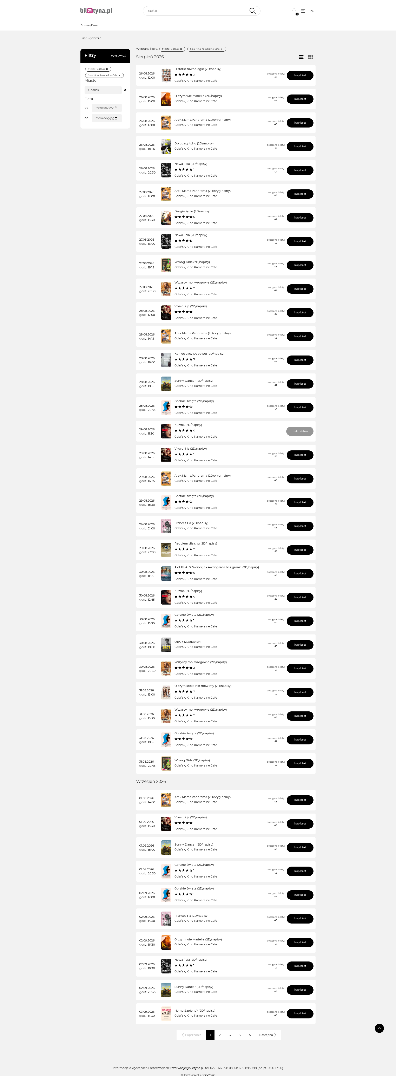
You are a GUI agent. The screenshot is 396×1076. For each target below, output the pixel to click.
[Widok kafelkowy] (311, 57)
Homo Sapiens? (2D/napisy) (194, 1010)
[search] (201, 11)
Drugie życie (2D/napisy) (192, 211)
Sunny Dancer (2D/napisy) (193, 380)
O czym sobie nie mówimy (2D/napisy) (203, 686)
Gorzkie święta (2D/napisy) (194, 401)
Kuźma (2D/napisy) (188, 425)
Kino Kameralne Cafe (202, 80)
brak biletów (300, 431)
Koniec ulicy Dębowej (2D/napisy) (199, 353)
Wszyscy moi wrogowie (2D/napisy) (200, 282)
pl (312, 10)
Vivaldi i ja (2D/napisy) (190, 306)
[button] (294, 10)
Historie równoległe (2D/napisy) (198, 69)
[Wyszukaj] (252, 10)
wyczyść (118, 56)
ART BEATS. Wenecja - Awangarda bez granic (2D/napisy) (216, 567)
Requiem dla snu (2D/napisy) (195, 543)
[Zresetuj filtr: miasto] (125, 90)
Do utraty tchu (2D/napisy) (194, 143)
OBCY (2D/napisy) (187, 641)
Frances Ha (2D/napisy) (191, 523)
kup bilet (300, 75)
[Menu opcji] (303, 10)
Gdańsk (179, 80)
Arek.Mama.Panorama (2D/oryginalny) (202, 119)
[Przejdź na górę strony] (379, 1028)
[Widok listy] (301, 57)
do (86, 118)
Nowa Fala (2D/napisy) (190, 164)
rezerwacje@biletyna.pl (187, 1068)
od (86, 107)
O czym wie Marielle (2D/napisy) (198, 96)
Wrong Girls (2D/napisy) (192, 262)
